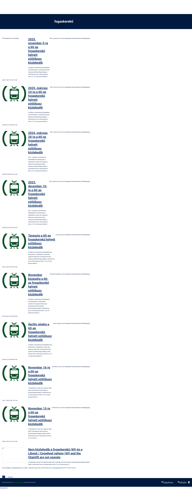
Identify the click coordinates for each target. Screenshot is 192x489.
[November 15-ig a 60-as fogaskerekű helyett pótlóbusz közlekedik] (14, 414)
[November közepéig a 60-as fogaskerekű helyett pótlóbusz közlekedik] (14, 280)
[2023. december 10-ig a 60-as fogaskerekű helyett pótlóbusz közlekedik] (14, 187)
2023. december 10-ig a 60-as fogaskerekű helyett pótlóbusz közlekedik (12, 188)
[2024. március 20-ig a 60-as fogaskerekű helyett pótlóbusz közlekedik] (14, 138)
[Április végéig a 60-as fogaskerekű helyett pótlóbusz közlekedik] (14, 329)
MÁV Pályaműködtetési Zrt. (18, 482)
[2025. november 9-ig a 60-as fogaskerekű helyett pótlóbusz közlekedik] (14, 44)
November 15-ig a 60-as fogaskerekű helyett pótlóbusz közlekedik (12, 414)
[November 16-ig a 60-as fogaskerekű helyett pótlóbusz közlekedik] (14, 373)
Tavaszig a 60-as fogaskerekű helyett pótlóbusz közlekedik (12, 241)
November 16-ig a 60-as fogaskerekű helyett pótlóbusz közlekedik (12, 373)
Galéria (17, 45)
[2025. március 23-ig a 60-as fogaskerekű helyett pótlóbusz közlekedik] (14, 93)
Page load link (4, 488)
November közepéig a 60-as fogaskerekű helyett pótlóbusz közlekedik (12, 281)
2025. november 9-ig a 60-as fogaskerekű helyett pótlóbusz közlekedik (12, 45)
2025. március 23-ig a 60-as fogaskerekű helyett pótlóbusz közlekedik (12, 94)
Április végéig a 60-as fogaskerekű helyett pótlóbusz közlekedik (12, 330)
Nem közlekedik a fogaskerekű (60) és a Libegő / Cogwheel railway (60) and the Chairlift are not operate (12, 455)
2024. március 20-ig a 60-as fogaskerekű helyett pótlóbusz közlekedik (12, 139)
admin (88, 38)
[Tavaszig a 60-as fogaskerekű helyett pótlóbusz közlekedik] (14, 241)
